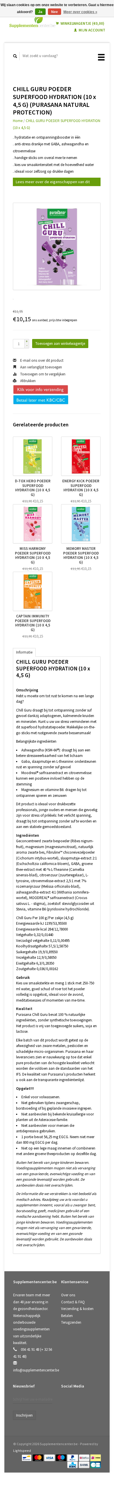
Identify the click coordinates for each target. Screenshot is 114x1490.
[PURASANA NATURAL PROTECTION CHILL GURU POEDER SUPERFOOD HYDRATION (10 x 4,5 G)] (56, 246)
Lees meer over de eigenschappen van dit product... (53, 182)
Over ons (68, 1295)
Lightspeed (22, 1450)
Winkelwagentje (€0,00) (82, 23)
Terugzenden (71, 1322)
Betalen (67, 1315)
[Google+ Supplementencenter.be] (90, 1401)
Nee (54, 12)
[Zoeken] (15, 56)
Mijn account (91, 30)
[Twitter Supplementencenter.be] (78, 1401)
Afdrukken (27, 380)
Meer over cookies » (80, 12)
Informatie (24, 652)
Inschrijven (24, 1415)
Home (18, 120)
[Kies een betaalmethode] (27, 1457)
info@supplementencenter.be (36, 1370)
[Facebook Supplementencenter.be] (66, 1401)
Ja (40, 12)
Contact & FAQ (73, 1302)
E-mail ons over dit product (41, 360)
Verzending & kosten (77, 1308)
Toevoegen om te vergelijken (42, 374)
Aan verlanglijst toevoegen (40, 367)
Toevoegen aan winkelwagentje (60, 343)
